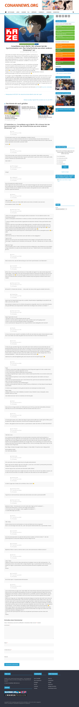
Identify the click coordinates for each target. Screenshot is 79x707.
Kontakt (49, 682)
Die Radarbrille (60, 162)
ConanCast (41, 12)
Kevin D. (28, 51)
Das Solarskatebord (61, 156)
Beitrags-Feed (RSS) (52, 686)
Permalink (14, 134)
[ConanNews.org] (5, 12)
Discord (35, 684)
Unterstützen (50, 680)
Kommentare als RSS (52, 688)
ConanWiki (48, 12)
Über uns (50, 678)
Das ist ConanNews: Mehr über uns (12, 683)
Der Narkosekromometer (62, 158)
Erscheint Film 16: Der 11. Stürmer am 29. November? (29, 107)
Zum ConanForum (37, 680)
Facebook (36, 686)
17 (15, 120)
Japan (18, 12)
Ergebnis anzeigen (65, 171)
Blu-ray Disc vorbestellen (46, 87)
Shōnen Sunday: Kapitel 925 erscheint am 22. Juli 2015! (39, 100)
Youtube (35, 688)
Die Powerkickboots (61, 163)
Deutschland (11, 12)
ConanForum (56, 12)
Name (6, 642)
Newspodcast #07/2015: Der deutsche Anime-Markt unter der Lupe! (23, 94)
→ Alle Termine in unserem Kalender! (63, 73)
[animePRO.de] (24, 691)
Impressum (50, 684)
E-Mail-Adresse (8, 649)
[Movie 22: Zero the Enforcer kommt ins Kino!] (46, 106)
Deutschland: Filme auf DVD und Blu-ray (27, 44)
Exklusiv (36, 44)
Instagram (36, 682)
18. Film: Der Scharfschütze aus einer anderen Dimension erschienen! (12, 117)
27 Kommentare (34, 51)
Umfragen (33, 12)
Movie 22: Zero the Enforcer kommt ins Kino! (45, 116)
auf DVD (37, 87)
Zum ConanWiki (37, 678)
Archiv (57, 207)
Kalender (24, 12)
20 (30, 109)
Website (6, 656)
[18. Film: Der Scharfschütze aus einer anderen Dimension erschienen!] (12, 106)
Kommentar (7, 625)
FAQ (28, 12)
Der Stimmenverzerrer (61, 160)
